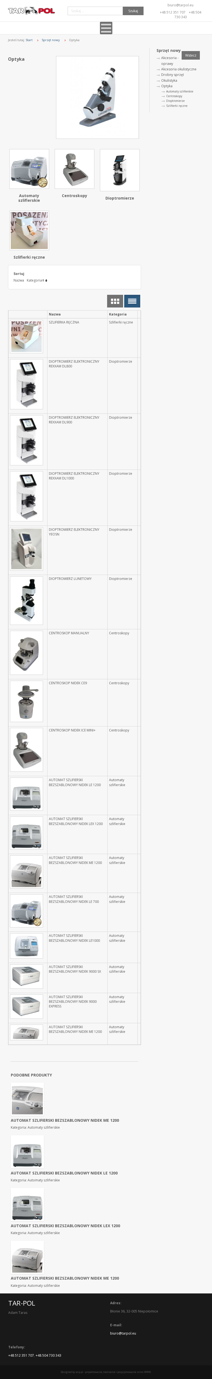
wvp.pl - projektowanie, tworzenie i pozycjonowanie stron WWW (113, 1372)
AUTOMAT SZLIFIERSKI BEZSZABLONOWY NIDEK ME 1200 (75, 860)
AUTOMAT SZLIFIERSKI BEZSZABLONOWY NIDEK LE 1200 (75, 782)
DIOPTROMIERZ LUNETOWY (70, 578)
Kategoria (34, 280)
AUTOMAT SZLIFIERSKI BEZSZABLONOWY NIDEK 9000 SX (75, 969)
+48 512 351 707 (173, 12)
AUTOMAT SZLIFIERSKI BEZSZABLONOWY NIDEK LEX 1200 (76, 821)
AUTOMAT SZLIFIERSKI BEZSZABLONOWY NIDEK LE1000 (74, 938)
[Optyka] (98, 97)
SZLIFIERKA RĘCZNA (64, 322)
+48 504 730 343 (48, 1355)
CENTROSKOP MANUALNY (69, 633)
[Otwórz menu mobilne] (106, 28)
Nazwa (19, 280)
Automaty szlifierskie (29, 198)
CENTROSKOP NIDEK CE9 (68, 683)
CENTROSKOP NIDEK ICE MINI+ (72, 730)
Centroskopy (74, 195)
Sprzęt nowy (51, 40)
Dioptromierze (119, 198)
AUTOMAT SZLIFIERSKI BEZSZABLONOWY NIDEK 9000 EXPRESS (73, 1002)
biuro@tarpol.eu (181, 5)
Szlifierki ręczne (29, 257)
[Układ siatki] (115, 301)
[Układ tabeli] (132, 301)
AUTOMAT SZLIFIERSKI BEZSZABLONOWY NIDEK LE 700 (74, 899)
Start (29, 40)
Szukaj (133, 11)
